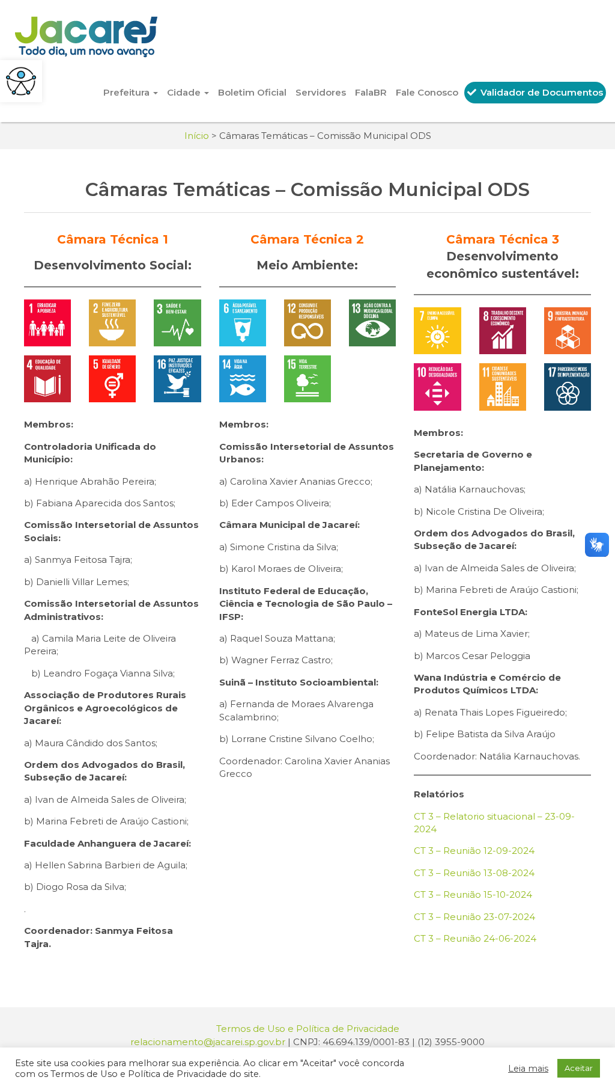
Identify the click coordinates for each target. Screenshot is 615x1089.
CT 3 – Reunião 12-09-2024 (474, 850)
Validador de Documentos (540, 92)
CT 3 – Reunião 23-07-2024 (474, 916)
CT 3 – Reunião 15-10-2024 (473, 894)
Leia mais (528, 1068)
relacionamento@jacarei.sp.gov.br (207, 1042)
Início (196, 135)
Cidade (185, 92)
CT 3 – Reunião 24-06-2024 (475, 938)
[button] (21, 81)
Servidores (320, 92)
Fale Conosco (427, 92)
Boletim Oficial (252, 92)
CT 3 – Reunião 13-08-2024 (474, 873)
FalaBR (371, 92)
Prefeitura (127, 92)
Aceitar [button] (579, 1068)
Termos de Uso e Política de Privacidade (307, 1028)
